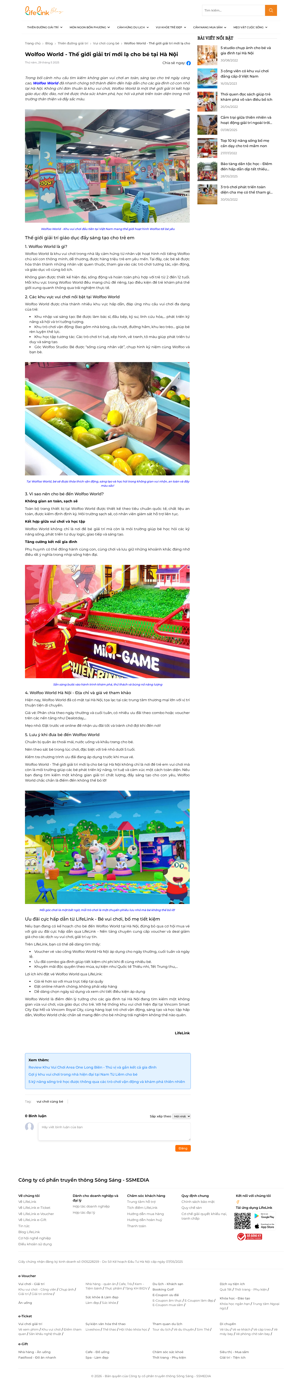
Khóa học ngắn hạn (235, 1304)
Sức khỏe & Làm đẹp (102, 1297)
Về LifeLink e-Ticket (34, 1208)
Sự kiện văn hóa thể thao (106, 1324)
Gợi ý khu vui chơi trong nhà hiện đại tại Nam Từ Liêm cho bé (83, 1074)
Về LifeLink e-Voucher (36, 1214)
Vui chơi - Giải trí (31, 1284)
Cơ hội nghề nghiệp (34, 1238)
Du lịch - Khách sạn (168, 1284)
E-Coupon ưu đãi (166, 1295)
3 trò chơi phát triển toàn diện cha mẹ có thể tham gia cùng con (246, 190)
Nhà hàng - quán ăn (101, 1284)
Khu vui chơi (52, 1329)
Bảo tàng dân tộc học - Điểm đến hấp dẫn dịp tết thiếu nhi (246, 167)
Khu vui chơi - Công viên (37, 1289)
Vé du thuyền (184, 1329)
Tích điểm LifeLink (142, 1208)
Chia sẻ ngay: (174, 63)
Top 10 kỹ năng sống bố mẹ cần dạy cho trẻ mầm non (245, 143)
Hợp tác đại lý (84, 1212)
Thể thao (110, 1329)
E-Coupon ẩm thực (168, 1300)
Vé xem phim (29, 1329)
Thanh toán (136, 1226)
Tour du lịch (162, 1329)
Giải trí (24, 1294)
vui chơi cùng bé (50, 1101)
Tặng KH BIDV (136, 1288)
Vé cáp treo (262, 1329)
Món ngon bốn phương (88, 27)
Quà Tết (226, 1289)
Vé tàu (225, 1329)
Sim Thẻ (203, 1329)
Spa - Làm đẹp (97, 1357)
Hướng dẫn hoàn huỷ (144, 1220)
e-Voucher (27, 1276)
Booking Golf (163, 1289)
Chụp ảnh (67, 1289)
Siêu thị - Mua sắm (234, 1352)
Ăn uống (25, 1303)
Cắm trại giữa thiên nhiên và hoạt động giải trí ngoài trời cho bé (246, 120)
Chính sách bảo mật (198, 1202)
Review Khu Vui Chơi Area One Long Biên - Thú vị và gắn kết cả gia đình (93, 1067)
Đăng (183, 1148)
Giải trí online (42, 1294)
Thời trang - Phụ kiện (251, 1289)
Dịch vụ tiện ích (232, 1284)
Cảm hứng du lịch (131, 27)
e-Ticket (25, 1316)
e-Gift (23, 1344)
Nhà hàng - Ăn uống (34, 1352)
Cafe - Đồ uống (97, 1352)
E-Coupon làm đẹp (199, 1300)
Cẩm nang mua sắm (207, 27)
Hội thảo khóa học (133, 1329)
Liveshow (93, 1329)
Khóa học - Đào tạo (235, 1298)
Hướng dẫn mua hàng (145, 1214)
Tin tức (24, 1226)
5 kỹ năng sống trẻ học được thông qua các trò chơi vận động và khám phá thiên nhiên (107, 1082)
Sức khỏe (109, 1303)
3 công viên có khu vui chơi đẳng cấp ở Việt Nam (245, 73)
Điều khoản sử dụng (35, 1244)
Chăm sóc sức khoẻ (168, 1352)
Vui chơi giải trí (30, 1324)
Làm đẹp (93, 1303)
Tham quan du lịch (167, 1324)
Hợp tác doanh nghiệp (91, 1206)
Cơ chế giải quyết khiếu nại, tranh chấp (204, 1216)
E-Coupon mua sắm (168, 1305)
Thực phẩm (114, 1288)
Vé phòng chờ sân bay (253, 1334)
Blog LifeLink (29, 1232)
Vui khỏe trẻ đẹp (169, 27)
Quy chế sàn (192, 1208)
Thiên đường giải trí (43, 27)
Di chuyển (228, 1324)
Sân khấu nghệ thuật (45, 1334)
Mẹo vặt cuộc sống (248, 27)
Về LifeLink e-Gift (32, 1220)
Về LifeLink (27, 1202)
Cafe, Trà (126, 1284)
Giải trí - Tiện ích (233, 1357)
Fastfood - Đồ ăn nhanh (37, 1357)
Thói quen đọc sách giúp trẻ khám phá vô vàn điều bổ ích (246, 97)
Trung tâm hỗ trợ (141, 1202)
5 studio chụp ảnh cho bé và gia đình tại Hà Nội (246, 50)
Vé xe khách (241, 1329)
